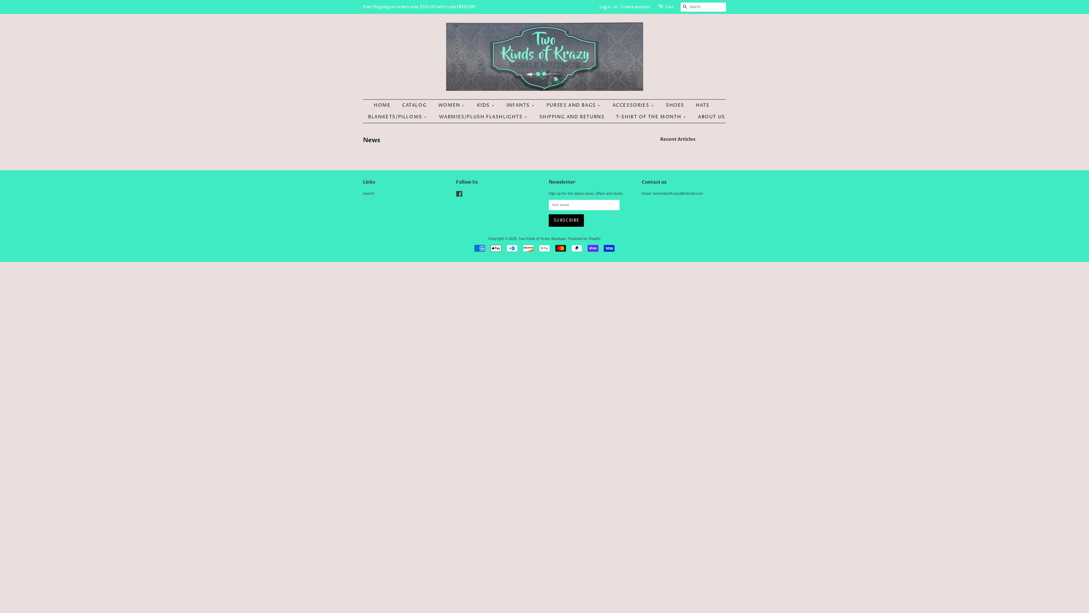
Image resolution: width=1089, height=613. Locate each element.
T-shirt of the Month (649, 117)
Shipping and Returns (572, 117)
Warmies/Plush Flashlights (481, 117)
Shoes (675, 105)
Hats (703, 105)
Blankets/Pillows (396, 117)
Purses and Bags (572, 105)
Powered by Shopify (584, 239)
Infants (518, 105)
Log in (605, 7)
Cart (669, 7)
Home (382, 105)
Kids (484, 105)
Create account (635, 7)
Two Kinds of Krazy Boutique (542, 239)
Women (450, 105)
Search (368, 193)
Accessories (632, 105)
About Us (711, 117)
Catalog (414, 105)
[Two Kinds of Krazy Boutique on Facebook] (459, 195)
